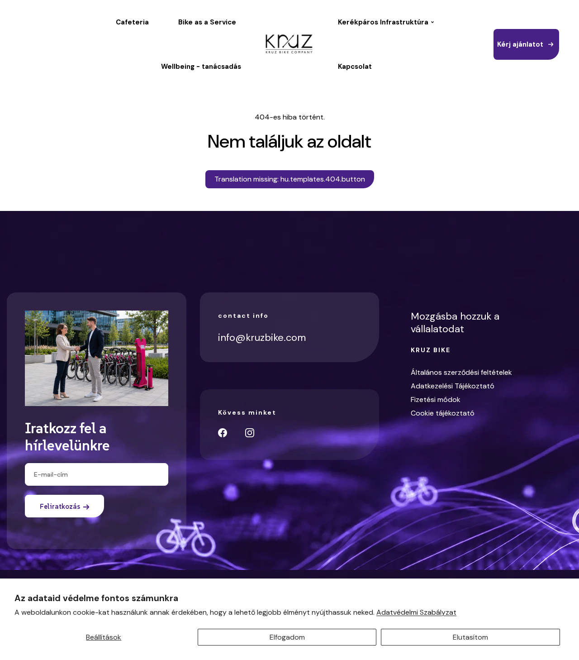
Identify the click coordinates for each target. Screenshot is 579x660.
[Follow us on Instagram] (249, 432)
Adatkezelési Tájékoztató (452, 386)
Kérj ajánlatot (520, 44)
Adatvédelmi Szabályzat (416, 612)
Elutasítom (470, 637)
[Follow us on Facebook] (222, 432)
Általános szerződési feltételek (461, 372)
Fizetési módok (435, 399)
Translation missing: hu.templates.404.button (289, 179)
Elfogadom (287, 637)
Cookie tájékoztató (443, 413)
